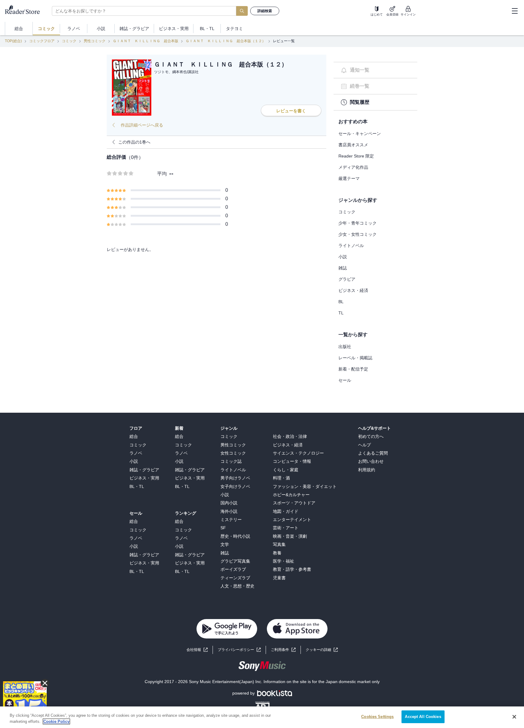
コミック (69, 41)
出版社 (344, 346)
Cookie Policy (56, 721)
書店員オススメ (353, 144)
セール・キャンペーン (359, 133)
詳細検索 (264, 11)
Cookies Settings (377, 716)
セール (344, 380)
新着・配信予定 (353, 369)
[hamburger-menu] (515, 11)
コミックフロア (42, 41)
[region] (262, 717)
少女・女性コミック (357, 234)
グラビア (346, 279)
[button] (322, 650)
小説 (342, 256)
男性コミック (95, 41)
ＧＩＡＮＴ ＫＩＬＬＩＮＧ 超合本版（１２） (226, 41)
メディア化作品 (353, 167)
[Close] (514, 716)
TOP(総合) (13, 41)
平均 (162, 173)
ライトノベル (351, 245)
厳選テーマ (349, 178)
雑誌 (342, 268)
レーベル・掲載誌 (355, 357)
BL (341, 301)
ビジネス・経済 (353, 290)
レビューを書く (291, 110)
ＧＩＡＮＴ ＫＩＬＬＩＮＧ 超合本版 (145, 41)
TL (341, 312)
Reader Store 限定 (356, 156)
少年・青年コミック (357, 223)
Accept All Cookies (423, 716)
